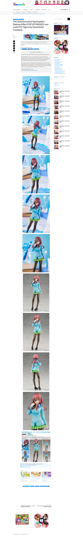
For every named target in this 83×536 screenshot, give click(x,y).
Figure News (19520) (59, 64)
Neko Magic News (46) (59, 72)
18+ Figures (25, 9)
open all (55, 59)
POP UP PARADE (37, 486)
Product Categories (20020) (60, 73)
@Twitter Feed (56, 85)
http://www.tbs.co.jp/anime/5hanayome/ (28, 465)
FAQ (49, 9)
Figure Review (44, 9)
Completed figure (21, 19)
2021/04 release (15, 19)
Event (31, 9)
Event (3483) (57, 63)
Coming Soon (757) (58, 62)
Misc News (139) (58, 69)
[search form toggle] (69, 9)
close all (59, 59)
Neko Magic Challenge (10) (60, 70)
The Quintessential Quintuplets (44, 486)
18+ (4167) (57, 60)
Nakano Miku (32, 486)
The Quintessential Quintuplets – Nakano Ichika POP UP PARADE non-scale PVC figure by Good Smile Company (35, 478)
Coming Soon (37, 9)
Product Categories (16, 9)
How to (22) (57, 67)
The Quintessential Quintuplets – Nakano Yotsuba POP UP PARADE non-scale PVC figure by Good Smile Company (25, 478)
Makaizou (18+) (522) (59, 68)
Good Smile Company (27, 466)
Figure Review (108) (58, 65)
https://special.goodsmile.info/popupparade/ (29, 70)
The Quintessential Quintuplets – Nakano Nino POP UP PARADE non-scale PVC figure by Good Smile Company (46, 478)
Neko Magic (20, 534)
